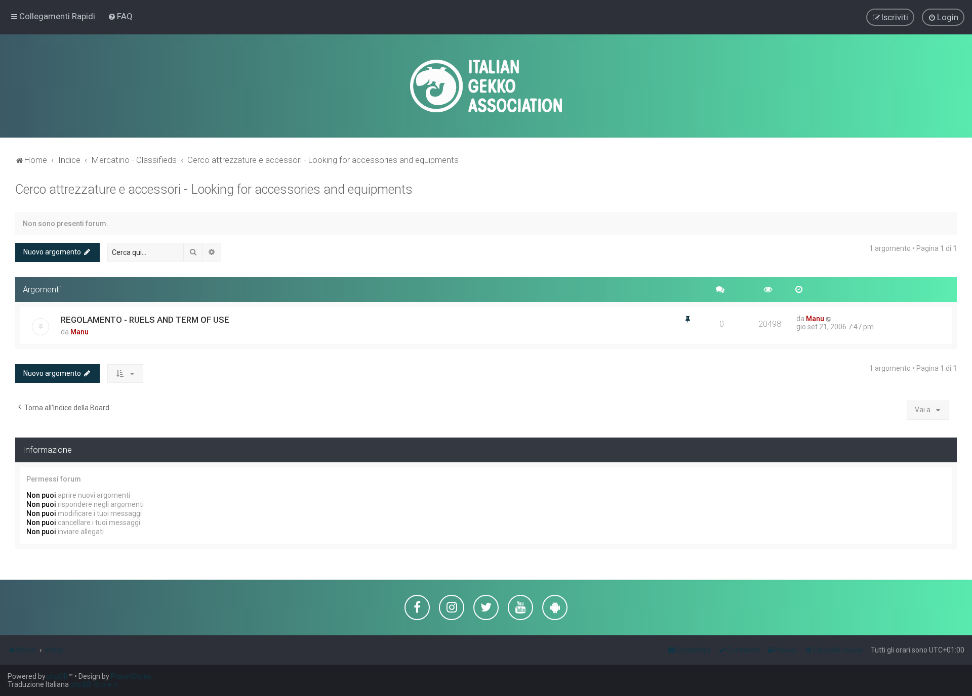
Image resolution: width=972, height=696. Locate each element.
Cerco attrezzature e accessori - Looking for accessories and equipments (214, 189)
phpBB (57, 676)
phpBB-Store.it (93, 684)
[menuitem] (120, 16)
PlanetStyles (131, 676)
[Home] (486, 86)
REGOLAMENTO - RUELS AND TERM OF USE (145, 320)
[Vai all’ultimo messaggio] (829, 319)
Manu (79, 332)
